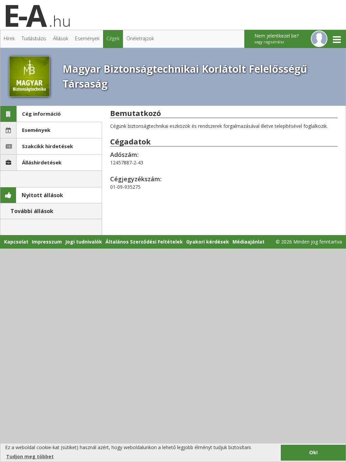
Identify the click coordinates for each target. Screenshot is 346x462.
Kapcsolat (16, 241)
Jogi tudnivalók (83, 241)
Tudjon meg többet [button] (30, 456)
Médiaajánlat (248, 241)
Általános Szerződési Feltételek (144, 241)
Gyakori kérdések (207, 241)
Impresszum (47, 241)
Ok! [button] (313, 452)
